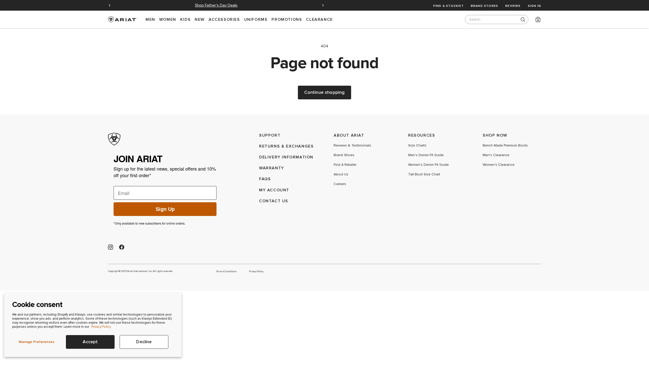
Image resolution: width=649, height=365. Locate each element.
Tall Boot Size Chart (424, 174)
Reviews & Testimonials (352, 145)
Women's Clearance (498, 165)
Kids (185, 19)
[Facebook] (121, 247)
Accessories (224, 19)
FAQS (265, 178)
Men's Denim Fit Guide (426, 155)
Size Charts (417, 145)
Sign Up (165, 209)
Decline (144, 341)
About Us (341, 174)
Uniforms (256, 19)
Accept (90, 341)
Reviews (512, 6)
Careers (340, 184)
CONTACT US (273, 200)
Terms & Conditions (226, 271)
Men (150, 19)
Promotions (287, 19)
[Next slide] (322, 5)
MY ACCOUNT (274, 190)
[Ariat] (165, 139)
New (200, 19)
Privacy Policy (101, 327)
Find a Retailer (345, 165)
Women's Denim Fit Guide (428, 165)
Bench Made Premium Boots (505, 145)
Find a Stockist (448, 6)
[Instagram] (110, 247)
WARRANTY (271, 168)
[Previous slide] (109, 5)
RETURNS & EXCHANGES (286, 146)
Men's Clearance (496, 155)
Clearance (319, 19)
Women (167, 19)
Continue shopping (324, 92)
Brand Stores (484, 6)
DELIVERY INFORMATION (286, 157)
